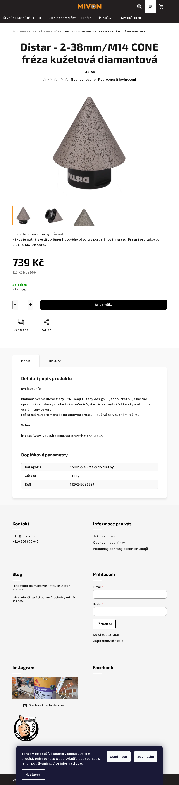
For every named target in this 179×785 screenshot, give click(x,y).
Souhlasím (145, 756)
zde (79, 763)
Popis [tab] (26, 361)
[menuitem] (22, 18)
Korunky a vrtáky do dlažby (91, 467)
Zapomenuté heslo (108, 640)
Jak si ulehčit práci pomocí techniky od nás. (44, 597)
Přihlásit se (104, 624)
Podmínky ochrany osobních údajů (120, 548)
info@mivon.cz (24, 536)
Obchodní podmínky (109, 542)
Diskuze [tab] (55, 361)
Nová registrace (106, 634)
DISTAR (89, 72)
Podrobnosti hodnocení (117, 79)
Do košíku (105, 305)
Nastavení (33, 774)
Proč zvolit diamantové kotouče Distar (41, 585)
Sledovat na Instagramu (48, 705)
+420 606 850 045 (25, 541)
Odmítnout (118, 756)
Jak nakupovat (105, 536)
